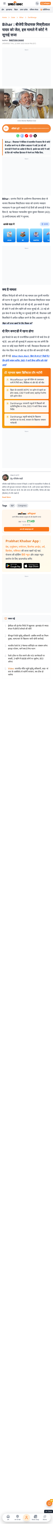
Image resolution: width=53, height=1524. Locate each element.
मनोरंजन (22, 546)
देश (7, 546)
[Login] (26, 1517)
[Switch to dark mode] (37, 3)
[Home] (15, 3)
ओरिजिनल (46, 9)
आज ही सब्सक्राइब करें (26, 529)
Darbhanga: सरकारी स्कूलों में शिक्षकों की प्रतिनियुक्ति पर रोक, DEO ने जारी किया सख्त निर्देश (28, 406)
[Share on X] (35, 135)
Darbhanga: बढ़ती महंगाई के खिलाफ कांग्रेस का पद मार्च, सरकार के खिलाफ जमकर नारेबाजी (28, 419)
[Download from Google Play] (14, 565)
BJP (12, 505)
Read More (6, 497)
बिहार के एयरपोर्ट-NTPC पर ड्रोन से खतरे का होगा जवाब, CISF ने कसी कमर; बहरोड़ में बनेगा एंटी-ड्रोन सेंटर (28, 392)
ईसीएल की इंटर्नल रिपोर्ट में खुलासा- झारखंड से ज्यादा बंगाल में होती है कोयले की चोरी (28, 627)
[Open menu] (4, 3)
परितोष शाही (18, 478)
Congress (22, 505)
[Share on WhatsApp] (17, 135)
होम (3, 9)
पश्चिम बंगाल (34, 9)
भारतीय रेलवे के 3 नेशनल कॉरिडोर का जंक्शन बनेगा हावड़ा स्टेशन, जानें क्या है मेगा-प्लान (28, 647)
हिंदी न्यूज (26, 554)
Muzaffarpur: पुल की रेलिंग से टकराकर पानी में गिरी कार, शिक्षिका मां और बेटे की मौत (27, 381)
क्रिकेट (9, 550)
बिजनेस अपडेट (33, 546)
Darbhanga (32, 17)
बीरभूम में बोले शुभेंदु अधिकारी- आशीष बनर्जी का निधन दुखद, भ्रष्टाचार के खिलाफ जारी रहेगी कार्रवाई (28, 637)
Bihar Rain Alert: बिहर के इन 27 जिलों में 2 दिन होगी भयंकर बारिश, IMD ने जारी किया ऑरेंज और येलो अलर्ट (25, 360)
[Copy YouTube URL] (26, 135)
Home (4, 17)
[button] (26, 104)
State (13, 17)
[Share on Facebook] (22, 135)
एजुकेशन (13, 546)
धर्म (43, 546)
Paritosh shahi (16, 40)
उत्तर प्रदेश (24, 9)
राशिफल (17, 550)
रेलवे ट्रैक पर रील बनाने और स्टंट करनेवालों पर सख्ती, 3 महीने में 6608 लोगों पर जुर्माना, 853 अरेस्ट (26, 658)
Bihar (21, 17)
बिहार (16, 9)
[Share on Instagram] (30, 135)
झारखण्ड (9, 9)
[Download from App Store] (32, 565)
